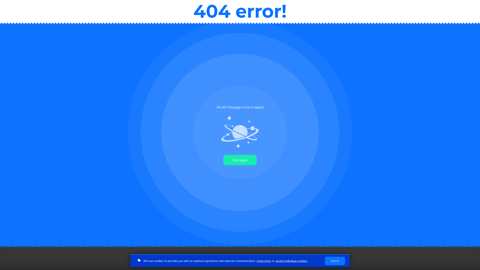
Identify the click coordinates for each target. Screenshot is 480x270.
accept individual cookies (291, 261)
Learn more (264, 261)
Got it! (335, 261)
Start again (240, 160)
